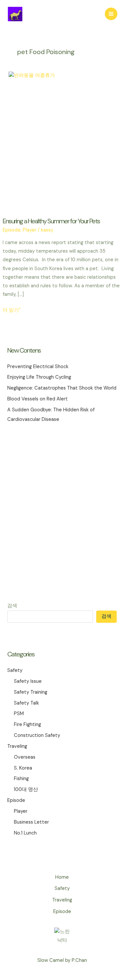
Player (20, 811)
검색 (12, 606)
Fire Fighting (27, 724)
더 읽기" (12, 311)
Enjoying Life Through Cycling (39, 377)
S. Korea (23, 768)
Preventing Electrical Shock (37, 367)
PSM (19, 714)
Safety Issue (28, 681)
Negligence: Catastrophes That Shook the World (61, 388)
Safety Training (30, 692)
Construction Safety (37, 735)
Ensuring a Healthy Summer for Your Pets (51, 221)
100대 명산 (26, 789)
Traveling (17, 746)
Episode (16, 800)
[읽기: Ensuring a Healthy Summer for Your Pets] (62, 140)
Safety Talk (26, 703)
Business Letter (31, 822)
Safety (14, 670)
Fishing (21, 778)
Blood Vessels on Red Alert (37, 399)
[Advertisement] (62, 513)
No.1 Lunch (25, 833)
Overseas (24, 757)
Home (62, 877)
